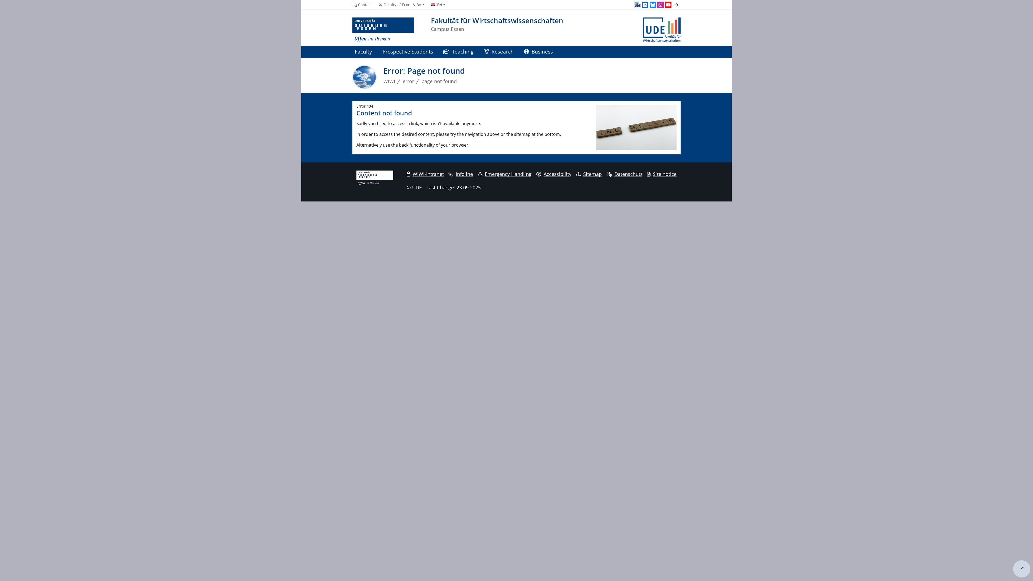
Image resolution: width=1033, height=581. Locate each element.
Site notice (665, 174)
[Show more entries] (677, 5)
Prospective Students (408, 51)
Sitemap (592, 174)
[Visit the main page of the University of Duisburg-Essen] (383, 29)
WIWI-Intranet (428, 174)
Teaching (462, 51)
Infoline (464, 174)
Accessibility (557, 174)
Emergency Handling (508, 174)
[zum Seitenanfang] (1021, 569)
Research (502, 51)
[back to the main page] (662, 29)
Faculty (363, 51)
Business (542, 51)
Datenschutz (628, 174)
